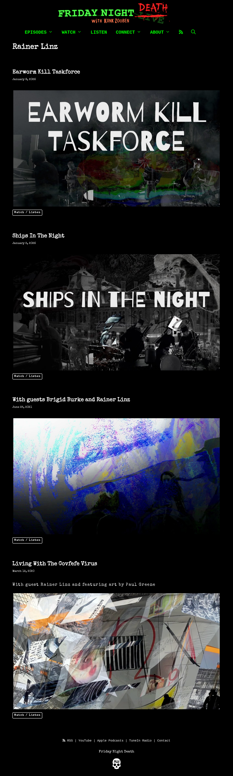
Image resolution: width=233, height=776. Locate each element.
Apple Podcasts (110, 740)
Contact (163, 740)
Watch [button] (68, 32)
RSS (69, 740)
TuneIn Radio (140, 740)
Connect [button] (125, 32)
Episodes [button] (36, 32)
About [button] (157, 32)
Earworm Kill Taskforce (46, 72)
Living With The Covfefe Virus (54, 564)
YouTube (85, 740)
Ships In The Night (38, 236)
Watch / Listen (27, 212)
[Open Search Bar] (193, 31)
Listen (99, 32)
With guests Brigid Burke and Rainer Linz (71, 400)
